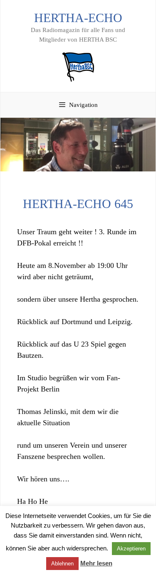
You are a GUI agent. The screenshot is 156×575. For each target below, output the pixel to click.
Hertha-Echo (78, 18)
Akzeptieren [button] (131, 548)
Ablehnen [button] (62, 563)
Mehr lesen (96, 563)
